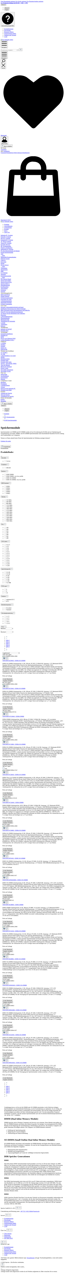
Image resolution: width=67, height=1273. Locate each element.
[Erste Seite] (6, 637)
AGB (5, 36)
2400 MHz (9, 512)
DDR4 (8, 491)
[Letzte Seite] (6, 650)
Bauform (3, 471)
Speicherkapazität (6, 569)
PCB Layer (4, 586)
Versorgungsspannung (7, 613)
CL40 (8, 564)
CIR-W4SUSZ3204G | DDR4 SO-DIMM (14, 1035)
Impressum (7, 1235)
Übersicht (3, 152)
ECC (7, 601)
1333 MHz (9, 505)
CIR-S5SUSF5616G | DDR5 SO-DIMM (13, 858)
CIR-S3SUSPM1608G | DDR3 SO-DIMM (14, 1010)
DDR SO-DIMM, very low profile (15, 479)
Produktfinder (6, 446)
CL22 (8, 562)
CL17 (8, 557)
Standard (8, 609)
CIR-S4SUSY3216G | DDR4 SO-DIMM (13, 931)
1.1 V (7, 616)
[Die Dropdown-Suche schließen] (20, 49)
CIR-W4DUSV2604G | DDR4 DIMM (13, 716)
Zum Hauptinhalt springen (8, 1)
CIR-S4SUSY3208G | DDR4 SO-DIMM (13, 744)
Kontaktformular (8, 29)
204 (7, 531)
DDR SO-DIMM (11, 478)
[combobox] (9, 50)
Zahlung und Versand (10, 35)
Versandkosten (31, 1258)
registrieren (6, 151)
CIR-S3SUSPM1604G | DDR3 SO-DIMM (14, 1062)
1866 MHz (9, 508)
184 (7, 527)
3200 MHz (9, 517)
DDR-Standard (5, 483)
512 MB (8, 582)
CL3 (7, 546)
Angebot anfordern (7, 681)
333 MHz (9, 500)
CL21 (8, 560)
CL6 (7, 548)
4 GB (7, 577)
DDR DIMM (10, 474)
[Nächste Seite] (6, 648)
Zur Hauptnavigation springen (35, 1)
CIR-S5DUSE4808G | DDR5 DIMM (12, 904)
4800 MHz (9, 519)
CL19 (8, 558)
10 (7, 593)
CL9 (7, 550)
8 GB (7, 575)
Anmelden (3, 149)
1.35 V (8, 623)
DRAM (8, 468)
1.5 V (7, 620)
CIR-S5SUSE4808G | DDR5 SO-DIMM (13, 959)
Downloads (7, 30)
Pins (2, 524)
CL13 (8, 553)
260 (7, 534)
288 (7, 538)
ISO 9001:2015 (8, 1238)
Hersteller (4, 458)
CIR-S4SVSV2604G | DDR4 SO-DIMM (13, 774)
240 (7, 533)
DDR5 (8, 493)
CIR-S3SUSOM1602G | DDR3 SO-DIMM (14, 985)
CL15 (8, 555)
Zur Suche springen (21, 1)
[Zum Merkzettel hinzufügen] (5, 658)
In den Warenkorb (7, 679)
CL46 (8, 565)
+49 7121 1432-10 (25, 1211)
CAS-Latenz (4, 541)
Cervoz (8, 461)
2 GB (7, 579)
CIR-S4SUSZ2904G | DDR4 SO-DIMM (13, 660)
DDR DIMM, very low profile (14, 476)
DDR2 (8, 488)
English (7, 9)
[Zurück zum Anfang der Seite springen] (2, 1264)
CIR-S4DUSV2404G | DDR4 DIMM (12, 802)
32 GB (8, 572)
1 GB (7, 581)
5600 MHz (9, 521)
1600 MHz (9, 507)
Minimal (7, 628)
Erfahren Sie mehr (6, 441)
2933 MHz (9, 515)
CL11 (7, 551)
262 (7, 536)
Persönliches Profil (11, 152)
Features (3, 596)
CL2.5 (8, 544)
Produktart (4, 464)
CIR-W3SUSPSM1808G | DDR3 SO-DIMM (15, 880)
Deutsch (7, 8)
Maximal (7, 632)
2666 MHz (9, 514)
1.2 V (7, 618)
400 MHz (9, 502)
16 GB (8, 574)
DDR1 (8, 486)
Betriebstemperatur (6, 604)
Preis (2, 626)
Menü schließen (8, 146)
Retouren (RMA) (9, 32)
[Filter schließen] (1, 456)
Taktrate (3, 496)
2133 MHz (9, 510)
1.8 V (7, 621)
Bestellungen (26, 152)
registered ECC (10, 599)
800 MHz (9, 503)
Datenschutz (7, 1236)
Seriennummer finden (10, 33)
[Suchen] (18, 50)
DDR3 (8, 490)
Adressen (19, 152)
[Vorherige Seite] (6, 638)
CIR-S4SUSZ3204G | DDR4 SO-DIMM (13, 688)
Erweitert (8, 608)
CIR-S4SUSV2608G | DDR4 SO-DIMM (13, 830)
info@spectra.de (34, 1211)
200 (7, 529)
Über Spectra (7, 1233)
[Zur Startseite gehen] (7, 39)
